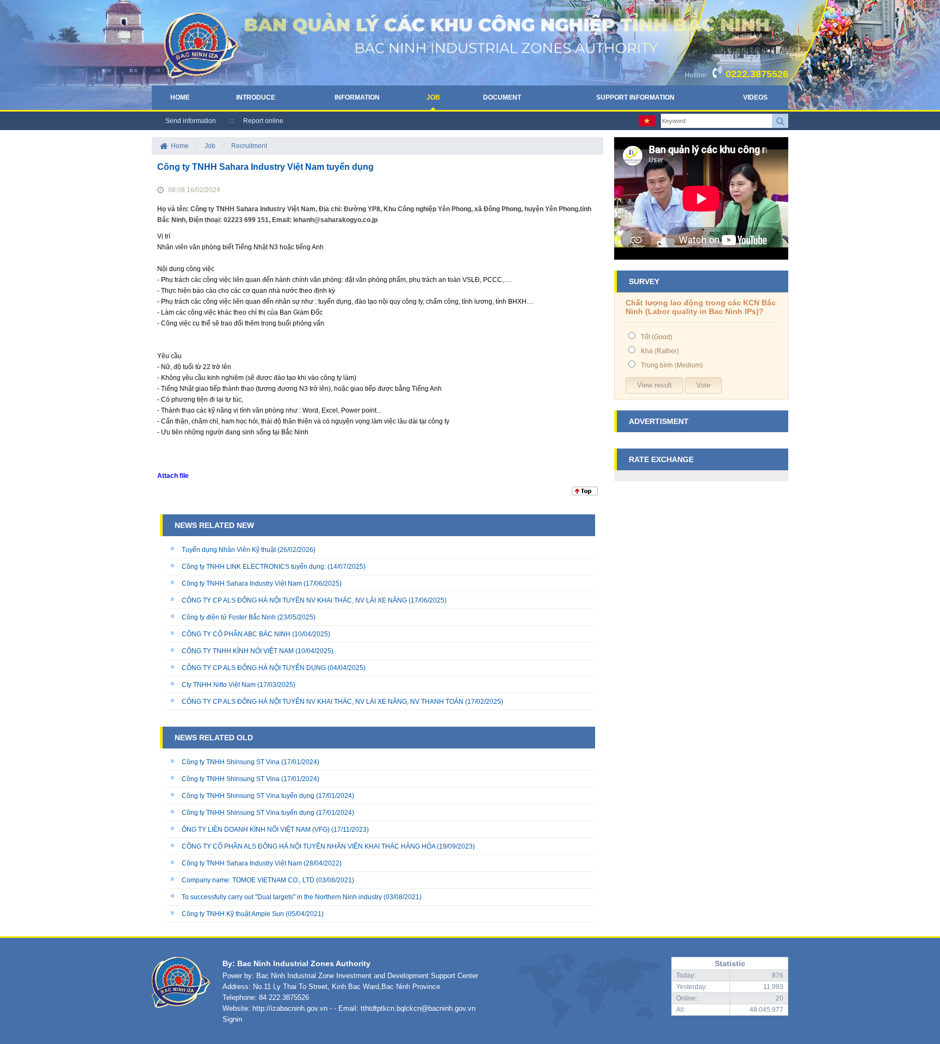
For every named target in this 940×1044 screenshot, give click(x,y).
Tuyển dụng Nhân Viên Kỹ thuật (229, 550)
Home (180, 97)
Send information (190, 121)
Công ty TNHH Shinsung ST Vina (231, 762)
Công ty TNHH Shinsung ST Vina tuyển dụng (248, 796)
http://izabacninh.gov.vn (289, 1008)
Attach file (173, 476)
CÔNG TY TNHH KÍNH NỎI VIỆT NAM (238, 651)
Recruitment (249, 146)
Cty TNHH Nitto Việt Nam (219, 685)
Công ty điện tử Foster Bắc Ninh (229, 617)
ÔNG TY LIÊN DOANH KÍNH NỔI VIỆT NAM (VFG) (256, 829)
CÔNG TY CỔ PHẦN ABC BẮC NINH (236, 634)
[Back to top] (585, 493)
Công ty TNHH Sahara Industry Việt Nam (242, 583)
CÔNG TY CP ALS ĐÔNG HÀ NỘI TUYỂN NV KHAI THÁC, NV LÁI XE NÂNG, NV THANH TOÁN (322, 701)
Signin (232, 1019)
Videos (755, 97)
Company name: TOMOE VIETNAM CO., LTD (248, 880)
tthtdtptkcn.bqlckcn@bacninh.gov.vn (418, 1008)
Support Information (635, 97)
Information (357, 97)
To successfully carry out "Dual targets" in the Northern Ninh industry (282, 897)
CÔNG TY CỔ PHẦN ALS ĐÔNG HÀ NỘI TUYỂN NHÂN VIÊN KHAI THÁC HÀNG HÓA (308, 846)
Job (433, 97)
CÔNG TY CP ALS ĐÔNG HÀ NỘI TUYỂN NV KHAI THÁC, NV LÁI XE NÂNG (294, 600)
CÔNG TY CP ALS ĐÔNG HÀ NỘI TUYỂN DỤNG (254, 668)
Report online (263, 121)
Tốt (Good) (656, 337)
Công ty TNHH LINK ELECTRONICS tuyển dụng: (254, 566)
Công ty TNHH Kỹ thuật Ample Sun (233, 914)
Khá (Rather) (660, 351)
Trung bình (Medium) (672, 365)
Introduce (255, 97)
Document (502, 97)
